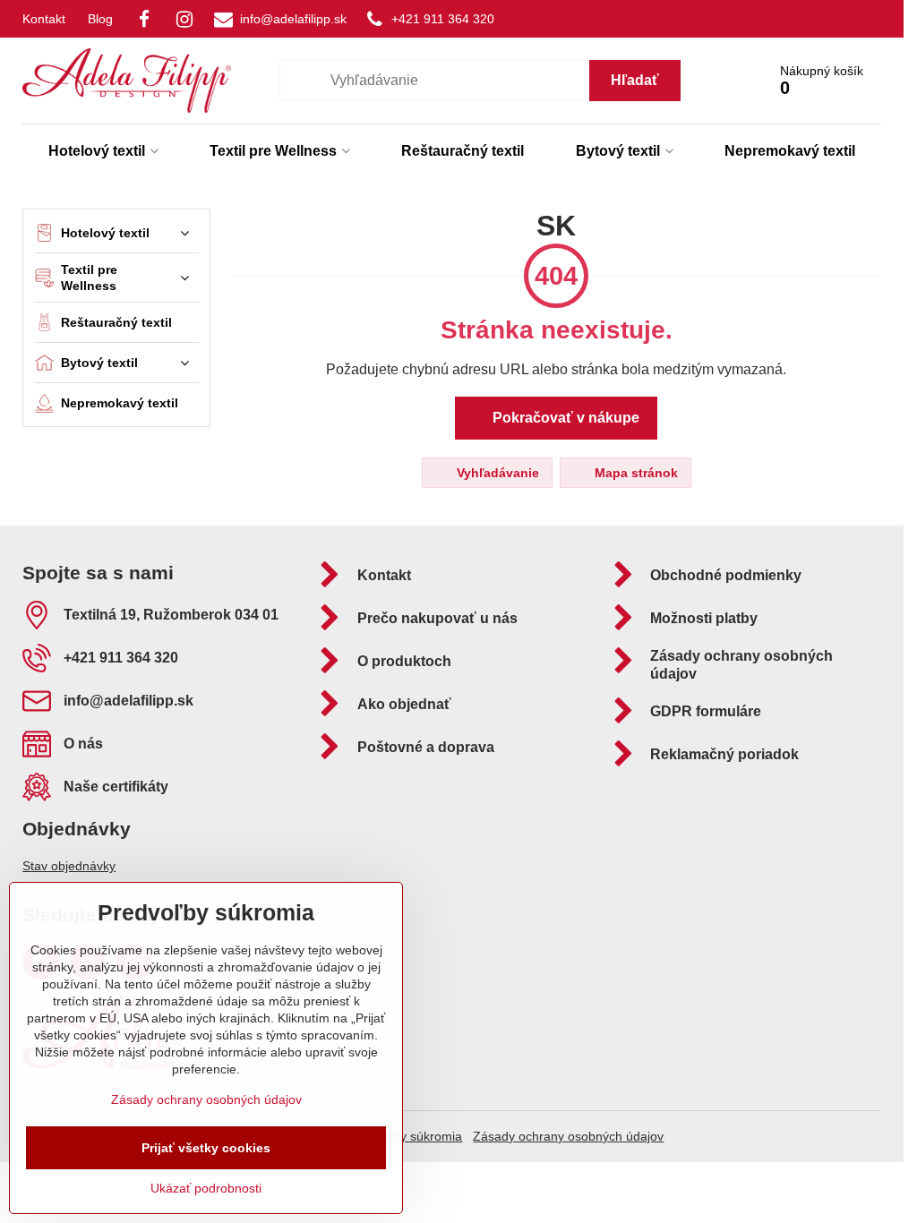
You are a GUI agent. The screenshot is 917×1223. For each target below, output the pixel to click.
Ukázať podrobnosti (205, 1188)
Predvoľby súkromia (405, 1136)
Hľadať (635, 80)
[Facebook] (144, 19)
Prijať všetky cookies (205, 1148)
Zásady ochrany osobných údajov (568, 1136)
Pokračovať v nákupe (564, 417)
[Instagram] (184, 19)
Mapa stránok (634, 473)
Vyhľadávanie (496, 473)
